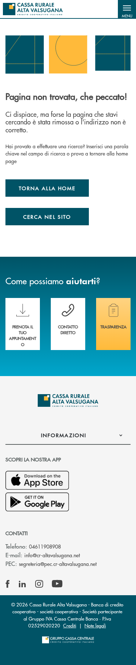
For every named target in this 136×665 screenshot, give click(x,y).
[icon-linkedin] (22, 584)
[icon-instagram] (39, 584)
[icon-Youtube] (57, 584)
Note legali (95, 625)
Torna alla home (47, 188)
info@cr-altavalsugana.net (52, 555)
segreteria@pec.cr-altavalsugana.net (57, 563)
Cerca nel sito (47, 216)
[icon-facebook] (7, 584)
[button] (127, 9)
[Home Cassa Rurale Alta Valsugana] (33, 9)
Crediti (69, 625)
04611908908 (45, 546)
